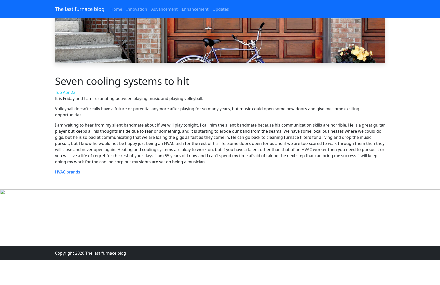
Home (116, 9)
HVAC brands (67, 172)
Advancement (164, 9)
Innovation (136, 9)
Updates (221, 9)
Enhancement (195, 9)
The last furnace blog (79, 9)
